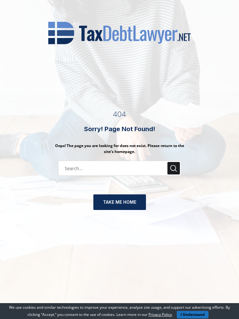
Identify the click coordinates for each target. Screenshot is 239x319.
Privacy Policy (160, 314)
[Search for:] (119, 168)
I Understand (192, 314)
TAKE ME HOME (119, 202)
